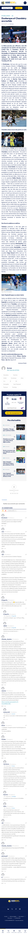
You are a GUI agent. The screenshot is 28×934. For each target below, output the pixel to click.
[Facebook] (16, 909)
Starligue (19, 8)
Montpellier (6, 384)
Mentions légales (13, 916)
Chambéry (6, 375)
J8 (10, 381)
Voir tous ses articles (13, 370)
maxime (13, 713)
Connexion (4, 499)
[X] (12, 909)
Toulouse (5, 387)
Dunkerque (13, 378)
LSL (16, 381)
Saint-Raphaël (17, 384)
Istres (22, 378)
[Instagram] (19, 909)
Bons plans (10, 918)
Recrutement (21, 916)
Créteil (4, 378)
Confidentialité (17, 918)
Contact (5, 916)
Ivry (4, 381)
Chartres (15, 375)
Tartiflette (14, 796)
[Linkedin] (8, 909)
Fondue (13, 766)
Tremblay (14, 387)
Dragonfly (14, 616)
